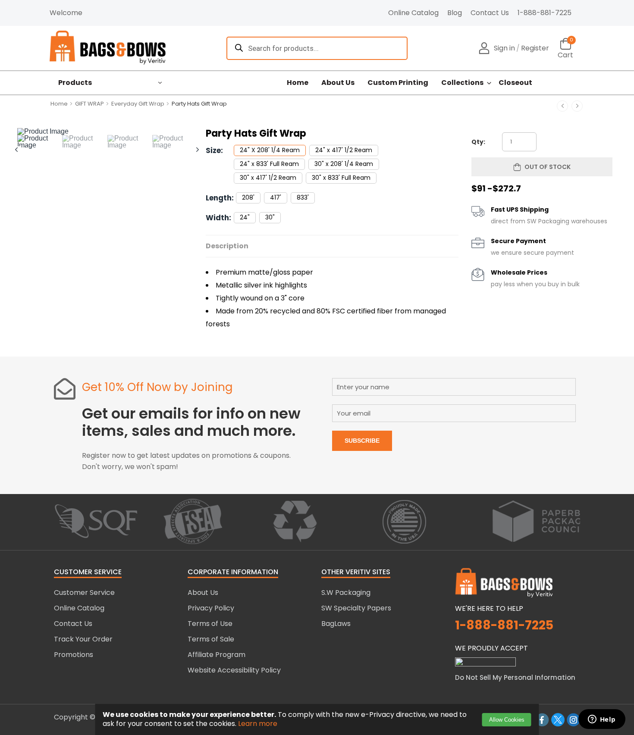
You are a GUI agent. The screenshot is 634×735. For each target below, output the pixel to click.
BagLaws (336, 624)
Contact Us (490, 13)
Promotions (73, 655)
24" (245, 217)
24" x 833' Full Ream (269, 164)
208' (248, 197)
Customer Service (84, 592)
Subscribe (362, 440)
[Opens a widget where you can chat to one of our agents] (601, 720)
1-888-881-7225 (544, 13)
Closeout (515, 83)
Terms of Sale (211, 639)
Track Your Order (83, 639)
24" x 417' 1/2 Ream (343, 150)
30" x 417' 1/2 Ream (268, 177)
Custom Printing (397, 83)
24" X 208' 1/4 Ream (270, 150)
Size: (214, 150)
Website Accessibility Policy (234, 670)
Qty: (478, 142)
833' (303, 197)
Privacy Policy (211, 608)
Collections (462, 82)
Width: (218, 218)
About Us (338, 83)
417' (275, 197)
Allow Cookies (506, 719)
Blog (454, 13)
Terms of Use (210, 624)
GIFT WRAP (89, 104)
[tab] (39, 142)
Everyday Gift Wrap (137, 104)
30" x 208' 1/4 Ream (343, 164)
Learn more (257, 724)
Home (297, 83)
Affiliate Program (216, 655)
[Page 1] (39, 142)
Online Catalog (413, 13)
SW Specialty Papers (356, 608)
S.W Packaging (345, 592)
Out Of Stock (547, 167)
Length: (220, 198)
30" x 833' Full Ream (341, 177)
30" (270, 217)
